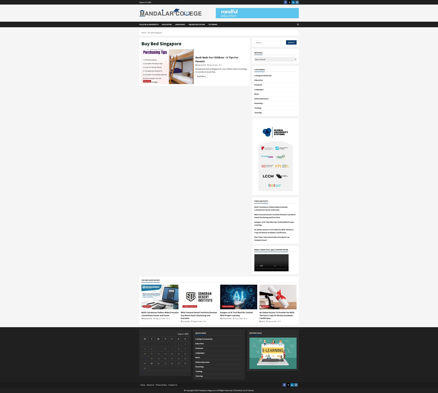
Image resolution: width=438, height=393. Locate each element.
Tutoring (212, 24)
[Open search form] (298, 24)
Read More (202, 76)
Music (256, 94)
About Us (150, 385)
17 (145, 358)
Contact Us (172, 385)
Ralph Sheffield (201, 65)
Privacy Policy (161, 385)
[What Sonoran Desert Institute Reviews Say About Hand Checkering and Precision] (199, 297)
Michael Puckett (227, 318)
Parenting (258, 103)
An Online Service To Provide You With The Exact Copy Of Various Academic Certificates (276, 315)
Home (142, 385)
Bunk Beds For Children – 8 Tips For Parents (167, 66)
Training (257, 108)
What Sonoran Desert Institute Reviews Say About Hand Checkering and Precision (199, 315)
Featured (258, 85)
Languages (180, 24)
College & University (149, 24)
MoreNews (238, 390)
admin (263, 321)
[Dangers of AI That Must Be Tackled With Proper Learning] (238, 297)
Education (167, 24)
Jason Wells (186, 321)
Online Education (197, 24)
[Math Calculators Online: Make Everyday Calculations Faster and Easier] (160, 297)
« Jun (143, 372)
